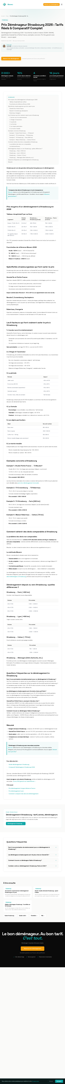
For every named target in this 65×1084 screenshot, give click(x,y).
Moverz (10, 192)
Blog (7, 16)
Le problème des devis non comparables (20, 144)
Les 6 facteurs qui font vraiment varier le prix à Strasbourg (23, 115)
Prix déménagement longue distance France (22, 788)
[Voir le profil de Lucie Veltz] (4, 46)
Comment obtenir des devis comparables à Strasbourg (22, 142)
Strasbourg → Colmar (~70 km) (18, 155)
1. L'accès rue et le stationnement (18, 117)
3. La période (13, 122)
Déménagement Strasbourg (16, 823)
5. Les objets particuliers (16, 126)
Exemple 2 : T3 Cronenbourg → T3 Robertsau (21, 135)
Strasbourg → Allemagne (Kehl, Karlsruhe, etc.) (22, 157)
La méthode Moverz (15, 146)
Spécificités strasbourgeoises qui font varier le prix (21, 106)
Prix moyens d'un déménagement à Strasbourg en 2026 (22, 99)
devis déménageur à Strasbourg (16, 576)
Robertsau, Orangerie (15, 113)
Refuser (51, 1081)
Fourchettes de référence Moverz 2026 (20, 104)
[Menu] (61, 4)
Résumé (10, 162)
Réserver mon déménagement (11, 58)
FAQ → (43, 915)
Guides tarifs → (23, 915)
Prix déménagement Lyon (16, 791)
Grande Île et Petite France (17, 108)
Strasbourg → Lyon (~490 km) (18, 153)
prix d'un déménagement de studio (28, 483)
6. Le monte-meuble (15, 128)
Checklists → (34, 915)
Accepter (59, 1081)
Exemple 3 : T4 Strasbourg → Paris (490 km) (21, 137)
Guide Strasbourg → (10, 915)
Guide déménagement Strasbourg (19, 764)
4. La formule (13, 124)
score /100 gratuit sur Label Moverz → (24, 781)
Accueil (3, 16)
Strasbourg (5, 20)
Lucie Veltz (9, 46)
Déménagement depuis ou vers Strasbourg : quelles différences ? (25, 148)
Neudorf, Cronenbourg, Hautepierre (19, 110)
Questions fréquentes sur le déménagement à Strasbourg (23, 159)
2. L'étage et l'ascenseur (16, 119)
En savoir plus (35, 1081)
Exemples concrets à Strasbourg (16, 131)
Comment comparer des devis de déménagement (23, 794)
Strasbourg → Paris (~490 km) (18, 151)
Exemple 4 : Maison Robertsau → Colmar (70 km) (22, 139)
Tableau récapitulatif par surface (18, 102)
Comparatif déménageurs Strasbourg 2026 (22, 767)
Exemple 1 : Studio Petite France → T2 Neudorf (22, 133)
